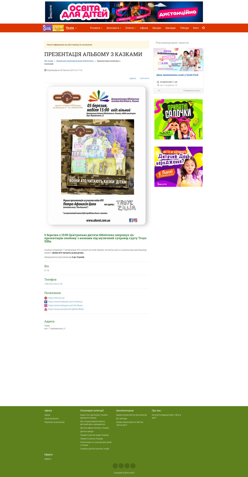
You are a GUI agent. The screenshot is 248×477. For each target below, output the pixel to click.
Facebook (115, 465)
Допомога (113, 27)
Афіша (144, 27)
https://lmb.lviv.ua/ (56, 298)
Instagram (121, 465)
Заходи (156, 27)
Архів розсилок (51, 418)
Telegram (127, 465)
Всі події (48, 60)
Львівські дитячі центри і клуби (94, 449)
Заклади (170, 27)
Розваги (95, 27)
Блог (196, 27)
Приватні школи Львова (91, 438)
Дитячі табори (87, 431)
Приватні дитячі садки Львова (94, 435)
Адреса (132, 78)
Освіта (129, 27)
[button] (71, 28)
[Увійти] (204, 28)
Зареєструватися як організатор (131, 415)
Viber (132, 465)
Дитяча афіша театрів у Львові (94, 428)
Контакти (144, 78)
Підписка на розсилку (54, 422)
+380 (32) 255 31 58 (53, 284)
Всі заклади (121, 418)
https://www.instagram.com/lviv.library (65, 305)
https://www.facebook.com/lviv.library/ (65, 302)
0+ (159, 90)
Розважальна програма (192, 90)
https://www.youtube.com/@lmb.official (66, 309)
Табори (184, 27)
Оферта (47, 459)
